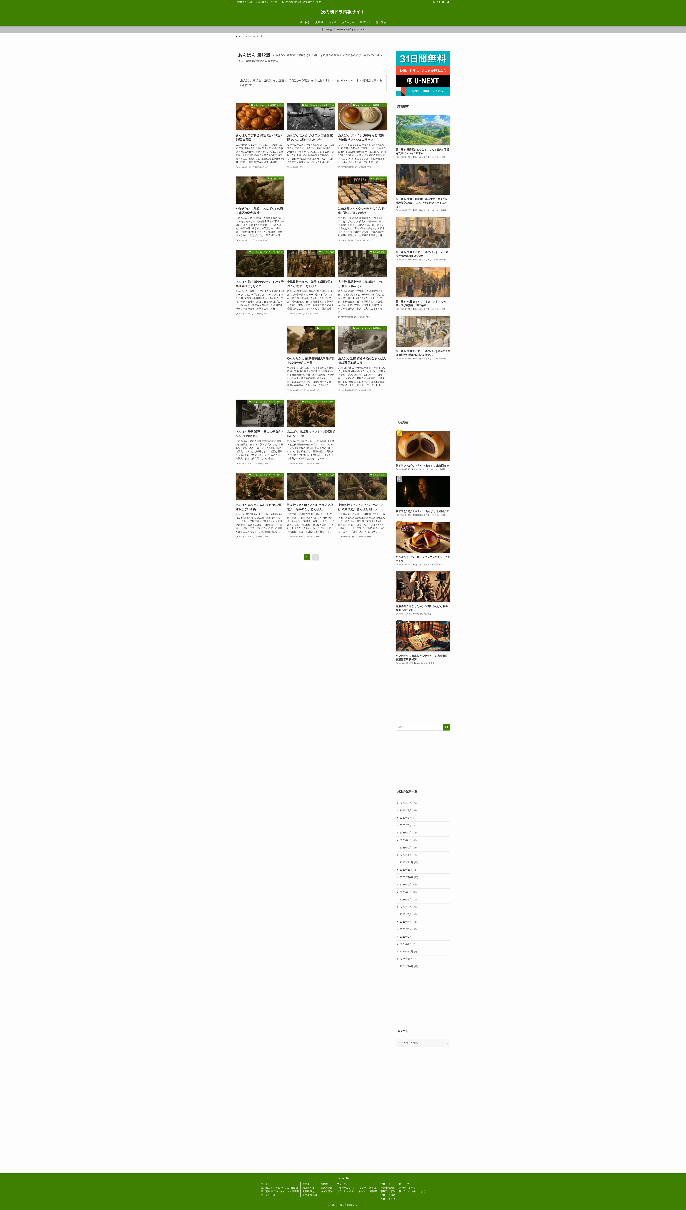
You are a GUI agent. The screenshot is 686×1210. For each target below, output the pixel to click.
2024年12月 (408, 951)
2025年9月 (408, 884)
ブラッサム (342, 1184)
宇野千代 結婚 (388, 1195)
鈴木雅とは (326, 1187)
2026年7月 (408, 810)
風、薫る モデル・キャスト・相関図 (280, 1191)
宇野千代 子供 (388, 1198)
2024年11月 (408, 958)
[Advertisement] (311, 204)
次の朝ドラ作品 (407, 1187)
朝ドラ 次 (404, 1184)
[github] (438, 2)
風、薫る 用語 (268, 1195)
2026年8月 (408, 802)
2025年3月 (408, 929)
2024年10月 (409, 966)
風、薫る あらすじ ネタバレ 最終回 (279, 1187)
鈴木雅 (324, 1184)
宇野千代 (385, 1184)
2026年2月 (408, 847)
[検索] (448, 2)
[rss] (443, 2)
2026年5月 (407, 825)
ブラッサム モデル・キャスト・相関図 (357, 1191)
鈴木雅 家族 (327, 1191)
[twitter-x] (434, 2)
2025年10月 (409, 877)
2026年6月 (407, 817)
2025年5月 (408, 914)
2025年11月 (408, 869)
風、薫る (265, 1184)
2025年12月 (409, 862)
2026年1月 (408, 854)
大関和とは (308, 1187)
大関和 (305, 1184)
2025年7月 (408, 899)
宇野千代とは (388, 1187)
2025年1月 (407, 944)
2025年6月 (408, 906)
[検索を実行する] (446, 727)
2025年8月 (408, 892)
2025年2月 (407, 936)
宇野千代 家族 (388, 1191)
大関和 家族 (308, 1191)
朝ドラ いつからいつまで (412, 1191)
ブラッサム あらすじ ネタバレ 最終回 (356, 1187)
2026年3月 (408, 840)
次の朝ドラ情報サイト (343, 12)
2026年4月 (408, 832)
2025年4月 (408, 921)
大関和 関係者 (309, 1195)
